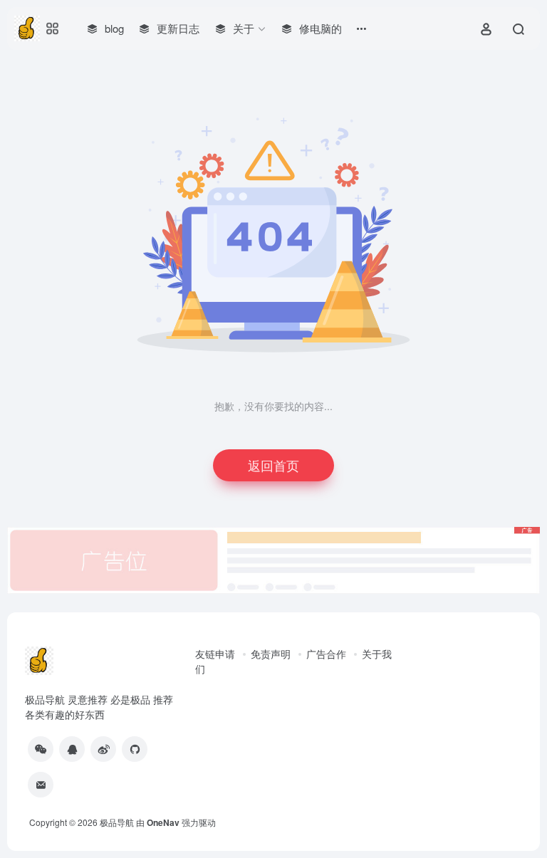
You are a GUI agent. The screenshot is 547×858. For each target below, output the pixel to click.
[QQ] (72, 749)
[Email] (40, 784)
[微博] (103, 749)
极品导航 (117, 822)
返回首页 (273, 465)
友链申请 (215, 654)
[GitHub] (134, 749)
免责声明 (271, 654)
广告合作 (326, 654)
